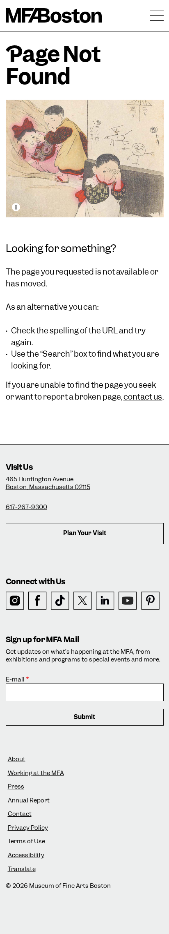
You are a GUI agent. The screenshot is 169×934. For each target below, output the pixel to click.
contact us (142, 397)
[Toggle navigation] (157, 15)
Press (16, 787)
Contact (20, 814)
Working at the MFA (36, 773)
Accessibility (26, 855)
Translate (22, 869)
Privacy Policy (28, 828)
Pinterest (150, 601)
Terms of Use (26, 841)
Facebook (37, 601)
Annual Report (29, 800)
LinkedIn (105, 601)
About (16, 759)
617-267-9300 (26, 507)
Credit (16, 207)
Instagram (15, 601)
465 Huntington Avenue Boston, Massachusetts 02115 (48, 483)
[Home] (54, 15)
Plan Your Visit (84, 533)
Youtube (128, 601)
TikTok (60, 601)
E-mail (15, 680)
